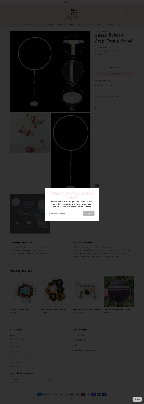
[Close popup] (97, 185)
